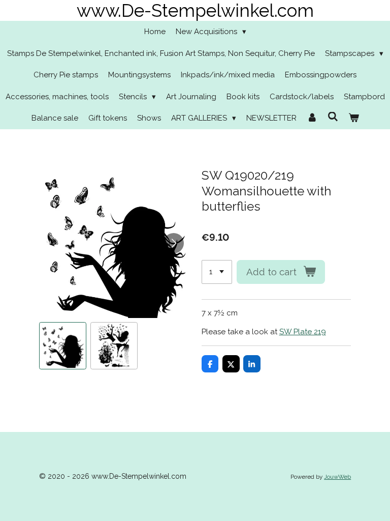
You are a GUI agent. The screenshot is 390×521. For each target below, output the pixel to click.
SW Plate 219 (302, 331)
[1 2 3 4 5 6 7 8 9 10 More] (217, 272)
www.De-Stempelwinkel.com (195, 10)
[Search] (332, 117)
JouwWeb (337, 476)
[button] (62, 345)
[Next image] (174, 243)
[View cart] (353, 118)
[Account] (312, 118)
